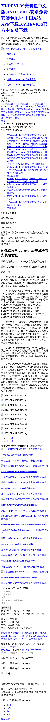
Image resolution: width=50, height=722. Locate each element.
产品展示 (15, 633)
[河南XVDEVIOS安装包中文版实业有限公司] (23, 49)
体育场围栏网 (16, 173)
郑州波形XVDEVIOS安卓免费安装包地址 (27, 138)
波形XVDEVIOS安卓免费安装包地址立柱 (27, 146)
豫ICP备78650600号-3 (32, 649)
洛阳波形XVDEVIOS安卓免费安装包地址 (27, 141)
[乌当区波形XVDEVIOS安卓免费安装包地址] (23, 555)
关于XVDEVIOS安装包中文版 (27, 639)
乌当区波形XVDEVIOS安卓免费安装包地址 (18, 561)
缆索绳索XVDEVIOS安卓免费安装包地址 (27, 155)
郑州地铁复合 (21, 178)
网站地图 (5, 649)
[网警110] (40, 681)
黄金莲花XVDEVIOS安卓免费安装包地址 (27, 152)
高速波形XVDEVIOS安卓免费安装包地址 (17, 544)
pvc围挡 (10, 178)
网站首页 (5, 633)
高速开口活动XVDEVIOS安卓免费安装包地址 (19, 505)
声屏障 (16, 118)
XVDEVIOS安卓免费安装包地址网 (25, 164)
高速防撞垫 (6, 118)
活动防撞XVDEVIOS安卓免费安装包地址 (27, 158)
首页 (3, 121)
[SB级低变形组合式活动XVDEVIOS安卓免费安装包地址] (25, 519)
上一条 (10, 438)
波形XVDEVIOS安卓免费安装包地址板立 (27, 143)
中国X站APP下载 (28, 633)
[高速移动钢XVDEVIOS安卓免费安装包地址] (23, 482)
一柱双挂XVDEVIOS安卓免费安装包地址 (17, 455)
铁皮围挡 (33, 178)
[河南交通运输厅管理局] (24, 681)
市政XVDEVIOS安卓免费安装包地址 (26, 149)
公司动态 (42, 633)
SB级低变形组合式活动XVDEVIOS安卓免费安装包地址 (23, 525)
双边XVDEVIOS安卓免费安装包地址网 (26, 167)
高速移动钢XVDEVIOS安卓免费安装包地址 (18, 488)
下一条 (10, 441)
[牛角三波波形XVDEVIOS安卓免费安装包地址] (24, 466)
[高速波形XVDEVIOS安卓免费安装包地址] (22, 538)
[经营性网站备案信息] (24, 677)
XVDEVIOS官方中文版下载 (14, 636)
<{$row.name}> (8, 104)
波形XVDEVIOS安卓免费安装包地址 (26, 135)
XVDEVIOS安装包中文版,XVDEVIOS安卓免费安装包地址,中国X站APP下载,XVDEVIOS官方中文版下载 (24, 18)
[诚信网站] (8, 681)
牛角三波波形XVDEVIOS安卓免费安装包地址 (19, 472)
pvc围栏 (10, 161)
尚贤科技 (14, 647)
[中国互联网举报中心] (8, 677)
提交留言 (5, 608)
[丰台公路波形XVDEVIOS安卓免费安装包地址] (24, 572)
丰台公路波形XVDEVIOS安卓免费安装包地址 (19, 578)
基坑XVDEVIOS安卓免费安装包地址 (29, 115)
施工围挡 (13, 175)
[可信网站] (40, 677)
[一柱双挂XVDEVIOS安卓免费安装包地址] (22, 449)
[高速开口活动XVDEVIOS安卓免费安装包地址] (24, 499)
